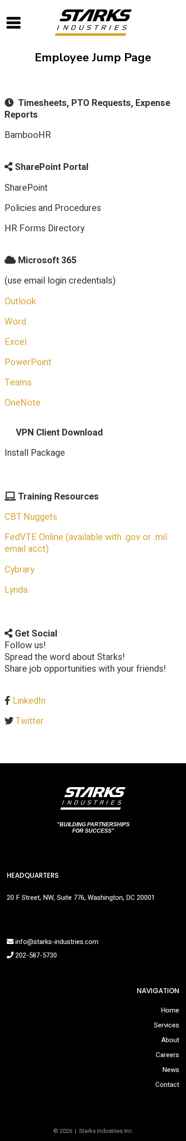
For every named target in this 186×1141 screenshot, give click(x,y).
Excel (16, 341)
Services (166, 1025)
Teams (18, 382)
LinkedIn (29, 700)
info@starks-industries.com (56, 942)
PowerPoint (28, 362)
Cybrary (19, 569)
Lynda (16, 589)
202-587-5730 (35, 955)
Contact (167, 1084)
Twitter (29, 721)
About (170, 1040)
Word (15, 321)
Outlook (20, 301)
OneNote (23, 402)
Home (170, 1010)
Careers (167, 1055)
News (170, 1069)
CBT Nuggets (31, 516)
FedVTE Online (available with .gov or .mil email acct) (86, 543)
